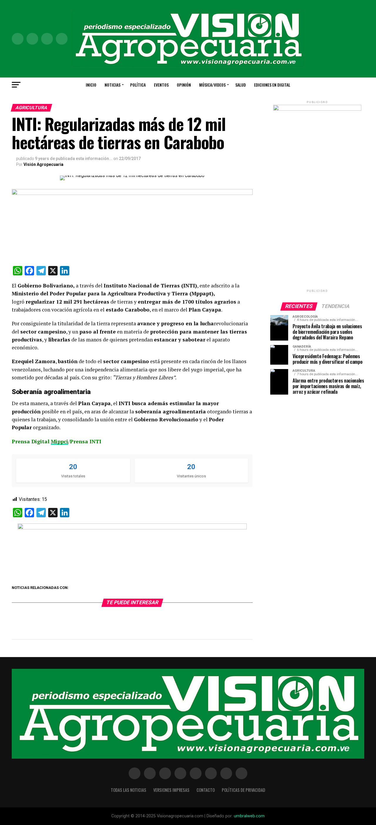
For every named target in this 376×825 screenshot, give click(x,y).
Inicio (91, 85)
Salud (240, 85)
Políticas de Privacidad (243, 790)
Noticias (112, 85)
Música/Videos (212, 85)
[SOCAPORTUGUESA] (132, 528)
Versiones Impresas (171, 790)
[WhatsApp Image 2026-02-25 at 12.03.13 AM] (317, 109)
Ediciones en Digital (272, 85)
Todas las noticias (128, 790)
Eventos (161, 85)
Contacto (206, 790)
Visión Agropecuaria (43, 164)
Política (138, 85)
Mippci (59, 441)
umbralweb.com (249, 816)
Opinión (184, 85)
